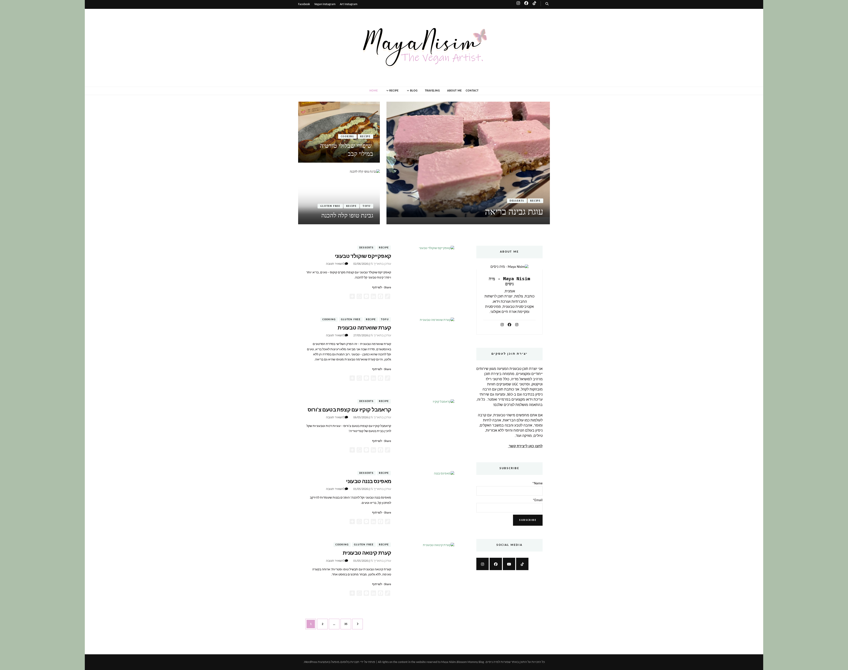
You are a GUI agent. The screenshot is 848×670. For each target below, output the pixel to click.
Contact (472, 90)
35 (344, 624)
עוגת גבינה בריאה (514, 212)
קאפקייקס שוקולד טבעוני (363, 256)
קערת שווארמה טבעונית (364, 328)
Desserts (517, 200)
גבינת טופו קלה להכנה (347, 215)
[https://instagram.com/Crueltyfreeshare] (482, 564)
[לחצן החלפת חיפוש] (547, 4)
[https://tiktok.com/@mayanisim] (522, 564)
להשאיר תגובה (335, 264)
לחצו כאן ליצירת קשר (525, 446)
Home (373, 90)
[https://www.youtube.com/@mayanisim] (509, 564)
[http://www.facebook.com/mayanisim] (496, 564)
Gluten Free (330, 206)
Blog (414, 90)
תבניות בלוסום (349, 662)
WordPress (310, 662)
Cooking (347, 136)
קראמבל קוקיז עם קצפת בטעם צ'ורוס (349, 410)
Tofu (367, 206)
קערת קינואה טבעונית (367, 553)
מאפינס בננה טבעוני (368, 481)
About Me (454, 90)
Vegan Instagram (324, 4)
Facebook (304, 4)
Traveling (432, 90)
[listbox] (424, 163)
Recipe (394, 90)
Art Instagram (348, 4)
